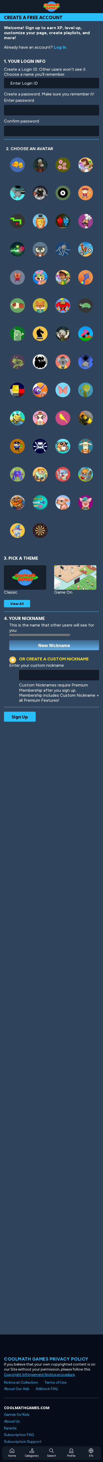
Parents (10, 1428)
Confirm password (21, 121)
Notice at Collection (21, 1382)
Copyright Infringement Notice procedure (39, 1374)
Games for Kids (17, 1414)
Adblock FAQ (47, 1389)
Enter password (19, 100)
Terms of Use (55, 1382)
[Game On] (75, 577)
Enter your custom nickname (36, 665)
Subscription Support (22, 1441)
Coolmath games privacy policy (46, 1359)
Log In (60, 47)
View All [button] (17, 604)
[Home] (51, 6)
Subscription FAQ (19, 1435)
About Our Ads (16, 1389)
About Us (12, 1421)
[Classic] (25, 577)
